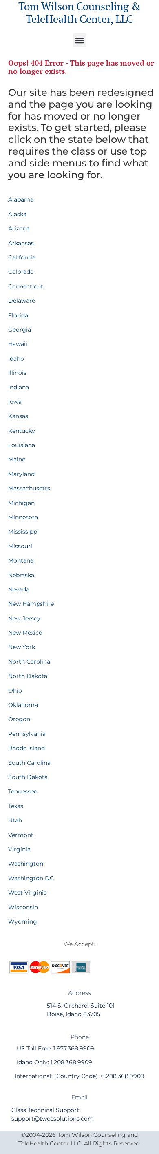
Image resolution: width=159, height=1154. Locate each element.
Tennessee (22, 791)
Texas (15, 806)
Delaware (21, 300)
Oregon (19, 719)
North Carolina (29, 661)
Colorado (21, 271)
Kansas (18, 416)
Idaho (16, 358)
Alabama (20, 199)
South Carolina (29, 762)
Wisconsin (23, 907)
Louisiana (21, 445)
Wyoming (22, 921)
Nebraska (21, 575)
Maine (16, 459)
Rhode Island (26, 748)
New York (21, 647)
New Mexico (25, 632)
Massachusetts (29, 488)
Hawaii (17, 344)
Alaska (17, 214)
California (21, 257)
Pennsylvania (27, 734)
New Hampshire (31, 603)
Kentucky (21, 430)
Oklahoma (23, 705)
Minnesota (23, 517)
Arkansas (21, 243)
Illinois (17, 373)
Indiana (18, 387)
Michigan (21, 503)
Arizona (19, 228)
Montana (20, 560)
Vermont (20, 835)
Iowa (15, 401)
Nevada (18, 589)
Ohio (15, 690)
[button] (79, 40)
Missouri (20, 546)
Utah (15, 820)
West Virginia (27, 892)
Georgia (19, 329)
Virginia (19, 849)
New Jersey (24, 618)
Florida (18, 315)
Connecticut (25, 286)
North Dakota (27, 676)
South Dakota (28, 777)
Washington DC (31, 878)
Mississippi (23, 531)
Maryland (21, 474)
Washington (25, 863)
